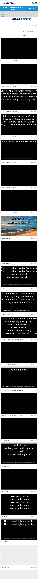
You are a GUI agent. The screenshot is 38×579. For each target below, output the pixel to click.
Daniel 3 (4, 542)
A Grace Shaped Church (9, 314)
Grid (24, 35)
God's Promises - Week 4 (9, 137)
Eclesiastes (5, 441)
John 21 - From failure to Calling (12, 415)
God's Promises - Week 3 (9, 162)
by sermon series (28, 31)
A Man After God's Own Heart (11, 289)
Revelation (5, 466)
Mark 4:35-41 (6, 567)
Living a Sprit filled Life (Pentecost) (13, 339)
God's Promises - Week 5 (9, 111)
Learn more (31, 8)
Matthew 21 (5, 517)
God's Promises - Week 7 (9, 61)
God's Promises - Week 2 (9, 187)
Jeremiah (5, 491)
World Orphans (6, 238)
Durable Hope (6, 263)
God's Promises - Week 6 (9, 86)
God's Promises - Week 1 (9, 213)
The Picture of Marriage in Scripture (13, 390)
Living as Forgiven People (10, 365)
